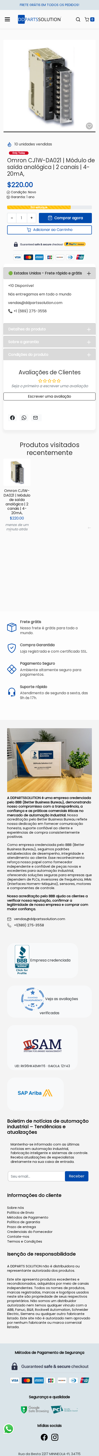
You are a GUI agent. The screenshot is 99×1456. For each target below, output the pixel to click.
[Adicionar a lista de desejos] (89, 126)
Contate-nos (18, 1236)
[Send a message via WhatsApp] (8, 1428)
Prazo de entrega (21, 1227)
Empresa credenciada (49, 960)
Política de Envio (20, 1212)
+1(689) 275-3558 (29, 925)
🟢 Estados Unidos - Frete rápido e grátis (45, 273)
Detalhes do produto (27, 329)
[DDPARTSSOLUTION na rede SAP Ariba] (35, 1093)
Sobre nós (15, 1207)
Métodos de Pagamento (27, 1217)
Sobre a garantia (23, 341)
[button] (78, 19)
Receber (76, 1176)
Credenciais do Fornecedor (29, 1231)
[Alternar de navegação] (7, 19)
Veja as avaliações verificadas (59, 1006)
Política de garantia (23, 1222)
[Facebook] (44, 1437)
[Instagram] (55, 1437)
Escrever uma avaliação (49, 396)
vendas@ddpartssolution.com (39, 919)
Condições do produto (28, 354)
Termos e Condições (24, 1241)
